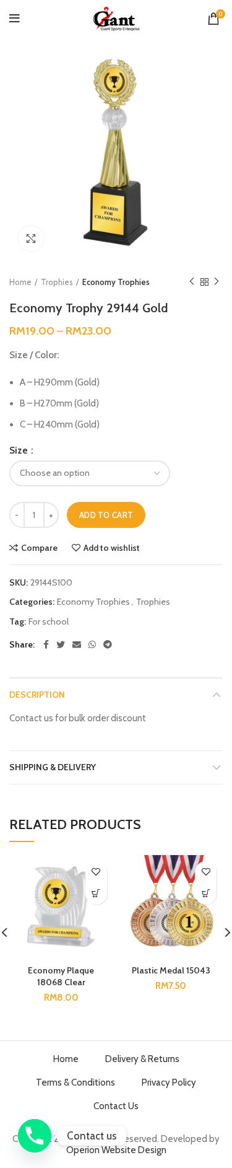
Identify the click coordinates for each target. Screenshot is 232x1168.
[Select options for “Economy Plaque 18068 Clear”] (96, 894)
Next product (216, 282)
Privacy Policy (169, 1082)
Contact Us (116, 1106)
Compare (39, 547)
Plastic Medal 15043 (171, 970)
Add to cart (106, 515)
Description (37, 694)
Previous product (192, 282)
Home (20, 282)
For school (48, 622)
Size (19, 450)
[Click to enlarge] (31, 238)
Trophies (57, 282)
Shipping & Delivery (52, 767)
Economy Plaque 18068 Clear (61, 976)
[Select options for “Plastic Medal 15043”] (206, 894)
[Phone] (34, 1136)
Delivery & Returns (142, 1059)
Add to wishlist (112, 547)
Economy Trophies (116, 282)
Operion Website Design (116, 1150)
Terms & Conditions (75, 1082)
